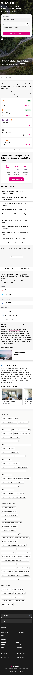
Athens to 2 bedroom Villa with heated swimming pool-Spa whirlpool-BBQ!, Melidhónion (16, 478)
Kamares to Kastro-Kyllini (8, 507)
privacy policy (23, 63)
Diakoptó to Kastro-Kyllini (8, 564)
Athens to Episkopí (7, 471)
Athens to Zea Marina (21, 426)
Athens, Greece (9, 20)
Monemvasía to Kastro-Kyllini (9, 526)
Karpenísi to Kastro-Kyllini (22, 537)
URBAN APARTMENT (8, 401)
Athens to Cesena (6, 474)
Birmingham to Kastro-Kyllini (9, 541)
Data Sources (20, 657)
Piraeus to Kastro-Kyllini (24, 556)
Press (17, 641)
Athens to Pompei (23, 422)
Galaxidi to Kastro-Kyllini (8, 579)
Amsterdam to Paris (17, 589)
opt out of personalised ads (11, 64)
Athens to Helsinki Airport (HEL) (10, 486)
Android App (21, 653)
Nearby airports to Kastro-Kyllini (10, 519)
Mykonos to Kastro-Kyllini (8, 567)
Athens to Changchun (8, 489)
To (3, 24)
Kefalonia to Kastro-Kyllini (23, 552)
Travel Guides (20, 632)
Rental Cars (19, 630)
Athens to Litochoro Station (9, 422)
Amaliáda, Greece (10, 365)
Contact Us (19, 647)
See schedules (15, 179)
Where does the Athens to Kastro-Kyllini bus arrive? (15, 233)
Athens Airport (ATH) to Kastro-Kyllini (12, 522)
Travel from (7, 16)
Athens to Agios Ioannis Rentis (10, 452)
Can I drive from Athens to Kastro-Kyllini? (14, 238)
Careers (3, 644)
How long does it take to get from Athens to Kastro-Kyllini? (15, 221)
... (11, 382)
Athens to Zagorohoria (8, 426)
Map (15, 77)
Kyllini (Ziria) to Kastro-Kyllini (9, 515)
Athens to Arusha (18, 482)
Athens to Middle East (19, 471)
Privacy (11, 671)
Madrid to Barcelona (7, 604)
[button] (16, 33)
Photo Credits (5, 657)
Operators (21, 77)
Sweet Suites (29, 401)
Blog (2, 635)
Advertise (18, 644)
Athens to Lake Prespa (8, 448)
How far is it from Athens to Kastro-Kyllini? (14, 210)
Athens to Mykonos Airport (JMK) (21, 429)
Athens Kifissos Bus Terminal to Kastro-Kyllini (14, 545)
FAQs (10, 77)
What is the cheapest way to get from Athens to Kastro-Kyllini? (13, 192)
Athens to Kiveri (6, 429)
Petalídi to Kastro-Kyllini (8, 560)
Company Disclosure (23, 668)
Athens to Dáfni (6, 497)
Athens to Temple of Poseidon (10, 418)
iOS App (5, 653)
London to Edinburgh (7, 600)
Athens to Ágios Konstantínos (10, 441)
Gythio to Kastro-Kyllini (24, 549)
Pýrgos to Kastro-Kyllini (22, 560)
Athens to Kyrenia (20, 456)
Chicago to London (17, 597)
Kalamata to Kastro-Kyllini (9, 549)
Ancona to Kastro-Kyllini (23, 575)
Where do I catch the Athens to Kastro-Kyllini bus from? (15, 227)
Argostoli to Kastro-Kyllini (23, 579)
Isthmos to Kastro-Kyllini (8, 575)
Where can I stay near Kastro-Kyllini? (12, 243)
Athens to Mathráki (7, 482)
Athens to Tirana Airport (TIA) (22, 433)
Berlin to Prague (6, 597)
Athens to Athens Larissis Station (11, 463)
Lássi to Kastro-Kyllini (7, 571)
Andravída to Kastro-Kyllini (22, 571)
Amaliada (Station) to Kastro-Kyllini (11, 534)
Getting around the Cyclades (19, 354)
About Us (3, 641)
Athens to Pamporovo (8, 456)
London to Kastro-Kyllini (8, 552)
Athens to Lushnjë (7, 459)
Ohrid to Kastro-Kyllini (23, 567)
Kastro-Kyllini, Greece (11, 28)
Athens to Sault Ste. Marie (19, 497)
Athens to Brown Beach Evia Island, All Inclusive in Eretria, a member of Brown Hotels (16, 444)
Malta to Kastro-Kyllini (23, 564)
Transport (4, 77)
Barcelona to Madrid (7, 593)
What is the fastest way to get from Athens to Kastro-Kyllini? (14, 198)
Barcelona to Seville (20, 593)
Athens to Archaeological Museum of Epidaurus (14, 467)
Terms (15, 671)
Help (2, 647)
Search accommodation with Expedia (13, 39)
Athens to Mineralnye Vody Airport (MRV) (13, 493)
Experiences (4, 632)
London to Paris (6, 589)
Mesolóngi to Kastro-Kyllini (9, 556)
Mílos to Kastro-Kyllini (7, 537)
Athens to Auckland (7, 433)
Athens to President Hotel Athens (10, 437)
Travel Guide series (14, 330)
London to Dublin (19, 600)
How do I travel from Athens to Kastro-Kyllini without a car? (15, 215)
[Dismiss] (30, 60)
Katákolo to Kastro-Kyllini (8, 530)
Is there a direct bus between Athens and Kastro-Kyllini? (14, 204)
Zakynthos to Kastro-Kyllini (9, 511)
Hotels (3, 630)
